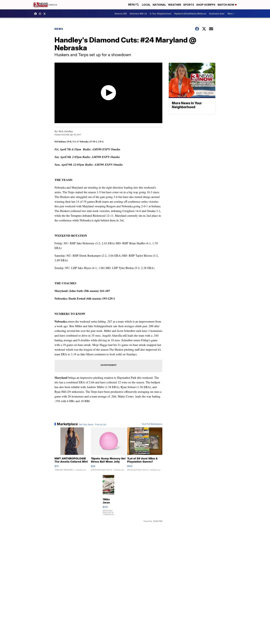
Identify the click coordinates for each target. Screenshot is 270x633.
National (159, 4)
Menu (132, 4)
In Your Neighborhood (160, 13)
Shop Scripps (205, 4)
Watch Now (226, 4)
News (59, 28)
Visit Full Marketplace (152, 424)
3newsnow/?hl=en (41, 13)
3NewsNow (36, 13)
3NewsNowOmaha (45, 13)
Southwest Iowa (216, 13)
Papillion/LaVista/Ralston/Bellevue (190, 13)
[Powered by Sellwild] (157, 521)
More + (231, 13)
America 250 (121, 13)
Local (146, 4)
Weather (174, 4)
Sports (188, 4)
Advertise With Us (138, 13)
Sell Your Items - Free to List (92, 424)
